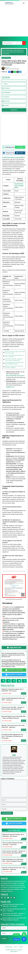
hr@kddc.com (10, 387)
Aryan (8, 67)
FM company (9, 50)
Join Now (20, 147)
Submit (4, 938)
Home (3, 50)
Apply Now (14, 110)
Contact (21, 947)
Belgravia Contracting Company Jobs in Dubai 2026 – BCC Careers (15, 352)
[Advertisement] (14, 22)
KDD (11, 170)
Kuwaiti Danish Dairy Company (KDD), (19, 185)
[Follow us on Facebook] (24, 939)
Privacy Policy (8, 947)
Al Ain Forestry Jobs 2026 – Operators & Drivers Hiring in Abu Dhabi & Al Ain (13, 359)
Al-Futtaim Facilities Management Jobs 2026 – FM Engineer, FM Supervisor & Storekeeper (12, 736)
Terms (15, 947)
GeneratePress (14, 951)
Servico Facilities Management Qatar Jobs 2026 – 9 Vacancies (14, 356)
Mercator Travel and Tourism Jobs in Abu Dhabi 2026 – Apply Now (14, 367)
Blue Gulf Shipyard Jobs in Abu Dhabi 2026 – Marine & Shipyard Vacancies (14, 363)
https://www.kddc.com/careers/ (15, 375)
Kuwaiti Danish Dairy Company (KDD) (13, 157)
